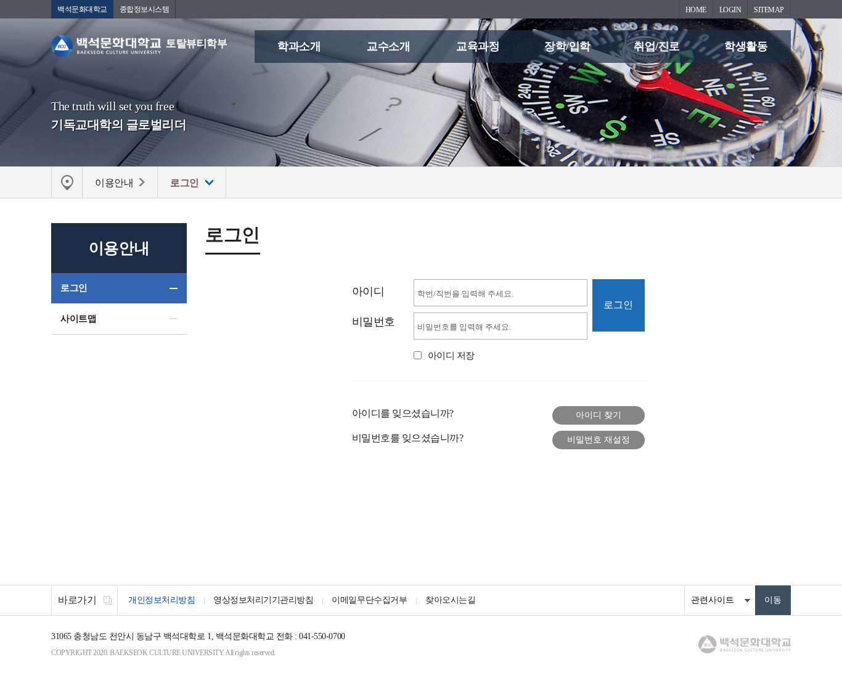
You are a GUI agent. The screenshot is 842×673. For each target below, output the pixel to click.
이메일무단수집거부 (369, 600)
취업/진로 (657, 46)
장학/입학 (567, 46)
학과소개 (299, 46)
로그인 (74, 288)
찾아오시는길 (450, 600)
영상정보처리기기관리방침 (263, 600)
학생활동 (745, 46)
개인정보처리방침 (161, 600)
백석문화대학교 (82, 9)
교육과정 (477, 46)
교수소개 (388, 46)
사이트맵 (78, 319)
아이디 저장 (451, 356)
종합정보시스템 (145, 9)
